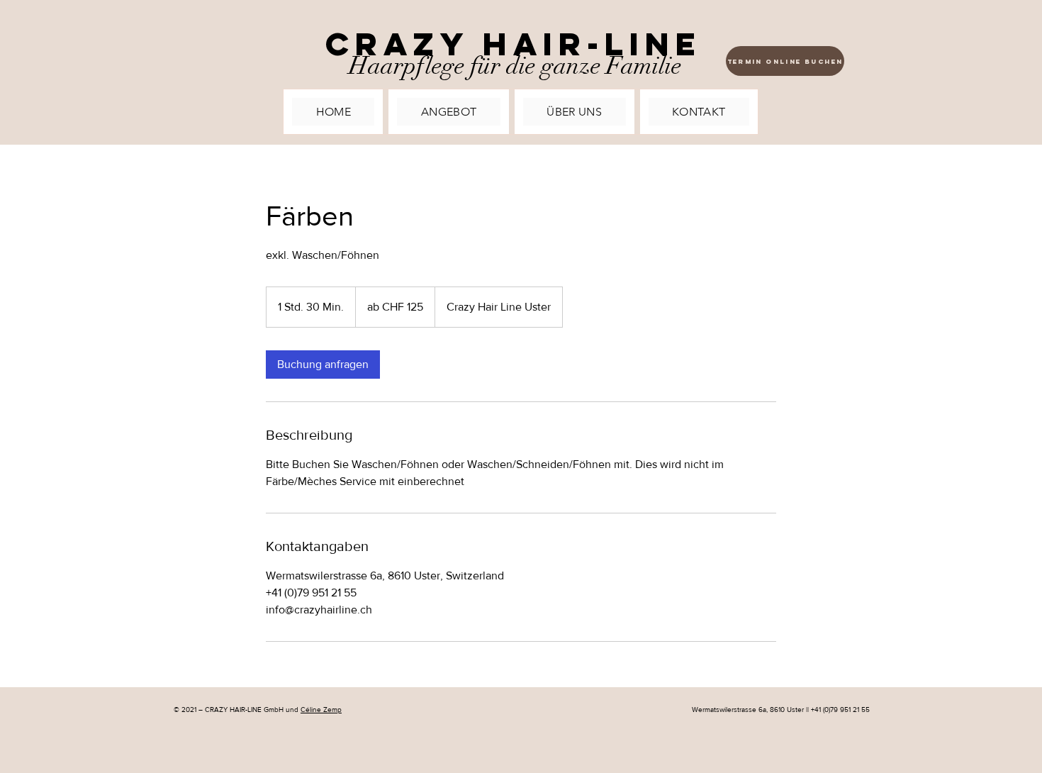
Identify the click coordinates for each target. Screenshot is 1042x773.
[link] (323, 364)
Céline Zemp (321, 709)
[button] (448, 111)
